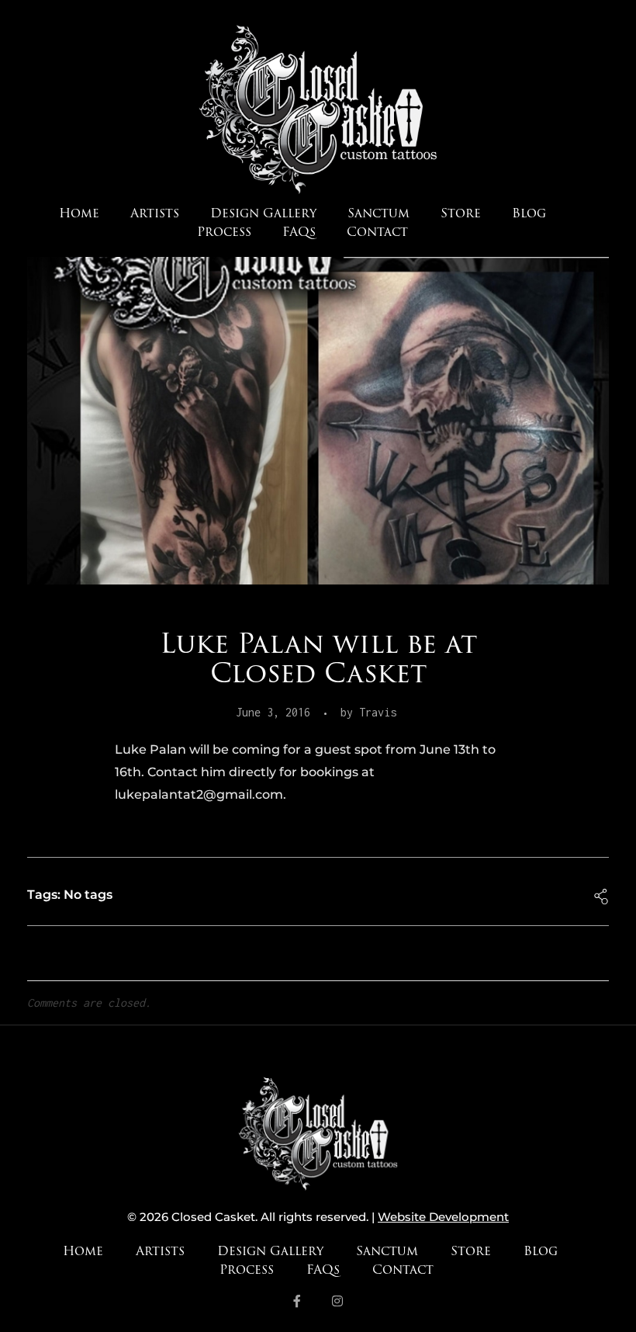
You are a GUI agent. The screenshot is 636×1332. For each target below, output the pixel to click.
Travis (377, 712)
